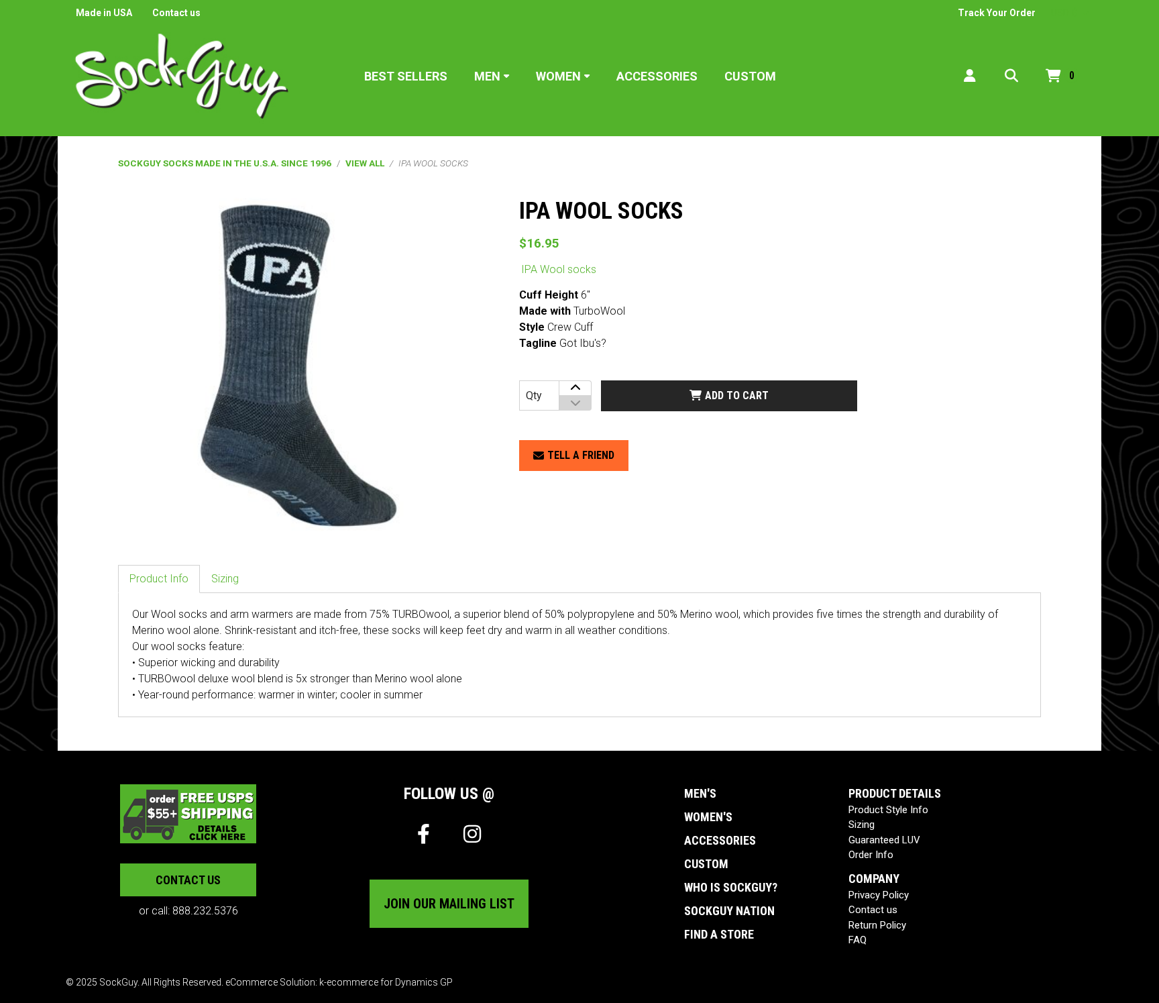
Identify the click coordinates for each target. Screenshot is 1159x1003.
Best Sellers (405, 76)
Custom (750, 76)
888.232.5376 (205, 910)
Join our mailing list (449, 904)
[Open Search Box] (1011, 76)
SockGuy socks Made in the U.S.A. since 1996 (224, 163)
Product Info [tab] (158, 578)
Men (487, 76)
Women (558, 76)
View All (364, 163)
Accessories (657, 76)
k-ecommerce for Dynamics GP (386, 982)
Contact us (176, 12)
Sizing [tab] (225, 578)
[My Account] (970, 76)
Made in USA (104, 12)
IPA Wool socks (558, 269)
